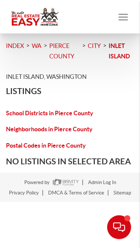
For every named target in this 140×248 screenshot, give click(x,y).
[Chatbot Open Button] (119, 227)
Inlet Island (119, 50)
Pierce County (61, 50)
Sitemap (122, 193)
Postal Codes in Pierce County (46, 145)
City (94, 45)
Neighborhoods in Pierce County (49, 129)
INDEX (15, 45)
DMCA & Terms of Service (76, 193)
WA (36, 45)
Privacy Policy (24, 193)
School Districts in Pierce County (49, 113)
